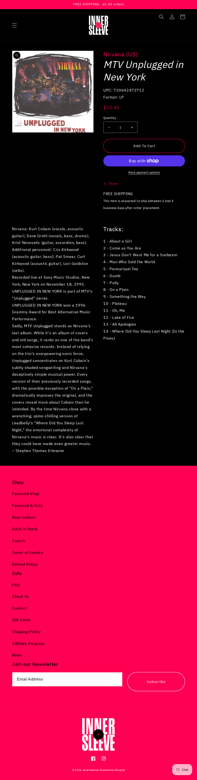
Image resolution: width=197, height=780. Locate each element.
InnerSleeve (91, 770)
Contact (19, 608)
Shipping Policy (26, 631)
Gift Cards (21, 619)
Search (18, 540)
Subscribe (156, 681)
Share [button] (113, 183)
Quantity (109, 118)
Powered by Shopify (112, 770)
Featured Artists (27, 505)
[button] (14, 25)
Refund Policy (25, 564)
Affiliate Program (28, 643)
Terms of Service (27, 552)
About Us (20, 596)
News (17, 655)
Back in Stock (25, 528)
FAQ (16, 584)
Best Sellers (23, 517)
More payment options (144, 172)
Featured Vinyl (25, 493)
